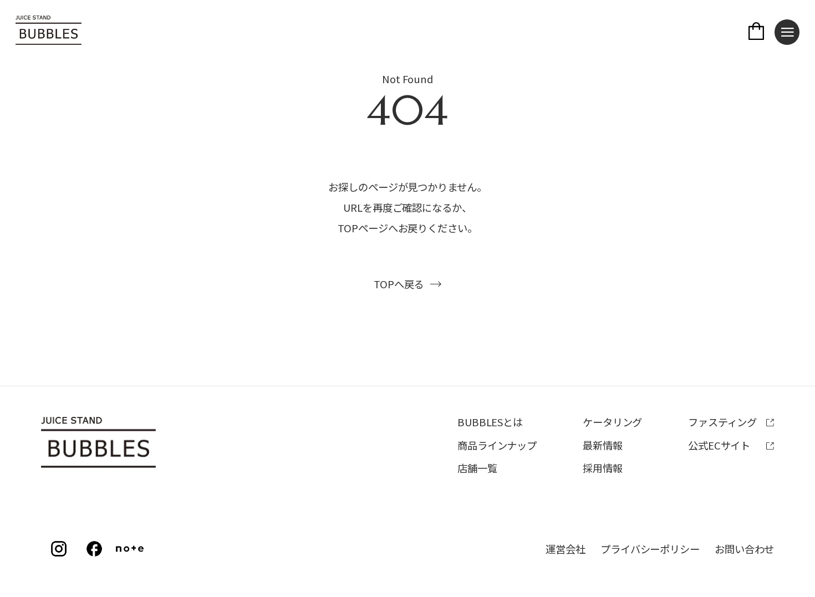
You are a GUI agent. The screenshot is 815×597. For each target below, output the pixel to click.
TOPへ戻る (399, 284)
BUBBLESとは (490, 422)
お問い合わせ (744, 549)
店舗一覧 (477, 468)
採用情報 (603, 468)
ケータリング (612, 422)
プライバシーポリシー (650, 549)
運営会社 (565, 549)
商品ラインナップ (497, 445)
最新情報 (603, 445)
